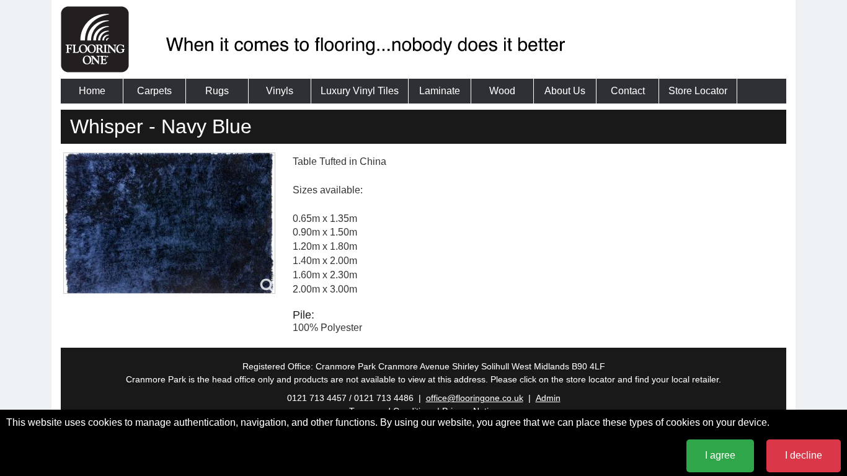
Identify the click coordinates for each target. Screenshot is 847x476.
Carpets (154, 91)
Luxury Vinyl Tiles (360, 91)
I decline (803, 455)
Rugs (217, 91)
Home (92, 91)
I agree (720, 455)
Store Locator (697, 91)
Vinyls (279, 91)
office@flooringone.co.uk (474, 398)
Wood (502, 91)
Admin (548, 398)
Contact (628, 91)
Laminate (439, 91)
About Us (564, 91)
